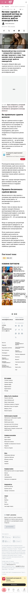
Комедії (6, 461)
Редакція (4, 345)
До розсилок (9, 526)
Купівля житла (8, 488)
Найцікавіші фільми (9, 455)
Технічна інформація (20, 354)
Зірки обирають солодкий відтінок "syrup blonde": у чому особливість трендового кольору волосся (13, 108)
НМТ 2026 (6, 475)
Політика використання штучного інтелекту (6, 366)
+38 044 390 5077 (19, 319)
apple (17, 537)
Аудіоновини (7, 388)
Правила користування (5, 359)
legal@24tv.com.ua (20, 566)
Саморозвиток (8, 477)
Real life (7, 6)
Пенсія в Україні (8, 448)
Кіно (5, 453)
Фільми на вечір (8, 459)
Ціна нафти (7, 437)
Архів (16, 364)
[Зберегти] (24, 30)
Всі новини (7, 378)
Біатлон (6, 504)
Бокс (5, 498)
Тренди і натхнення (9, 490)
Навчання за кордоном (10, 479)
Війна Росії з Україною (11, 396)
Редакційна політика (7, 347)
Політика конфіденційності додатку (19, 343)
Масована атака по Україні (11, 406)
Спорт (6, 496)
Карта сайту (18, 367)
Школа (6, 473)
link (15, 325)
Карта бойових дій (9, 400)
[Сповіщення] (26, 2)
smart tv (6, 541)
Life (3, 6)
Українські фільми (9, 457)
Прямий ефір (7, 384)
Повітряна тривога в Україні (11, 404)
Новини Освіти (8, 469)
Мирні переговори (9, 402)
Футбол (6, 500)
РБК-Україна (11, 26)
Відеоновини (7, 386)
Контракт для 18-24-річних (11, 424)
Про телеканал (5, 350)
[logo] (10, 2)
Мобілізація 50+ (8, 420)
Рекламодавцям (5, 355)
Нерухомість (8, 484)
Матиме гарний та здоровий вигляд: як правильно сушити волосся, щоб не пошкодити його (18, 6)
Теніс (5, 502)
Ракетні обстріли (8, 398)
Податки (6, 445)
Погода (6, 390)
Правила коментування (18, 351)
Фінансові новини (9, 441)
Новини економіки (10, 435)
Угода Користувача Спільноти (19, 348)
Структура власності (20, 362)
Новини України (8, 382)
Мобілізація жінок (9, 422)
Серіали (6, 463)
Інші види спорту (8, 506)
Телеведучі (4, 352)
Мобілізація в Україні (11, 416)
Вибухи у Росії (8, 408)
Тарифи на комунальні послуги (12, 443)
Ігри (16, 369)
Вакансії (17, 359)
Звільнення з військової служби (12, 418)
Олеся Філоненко (9, 23)
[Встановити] (14, 581)
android (6, 537)
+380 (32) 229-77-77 (10, 564)
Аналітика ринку (8, 486)
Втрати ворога (8, 410)
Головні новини (8, 380)
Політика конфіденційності (6, 362)
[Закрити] (25, 578)
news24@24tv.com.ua (7, 319)
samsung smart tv (17, 541)
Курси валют (7, 439)
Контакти (17, 356)
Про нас (4, 342)
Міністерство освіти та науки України (13, 471)
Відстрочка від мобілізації (11, 426)
